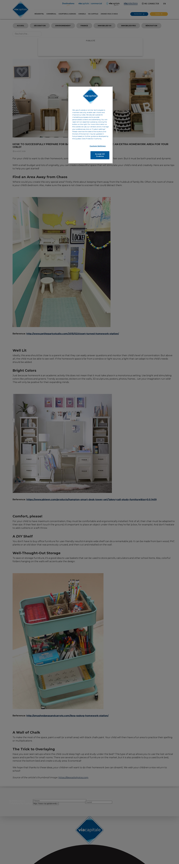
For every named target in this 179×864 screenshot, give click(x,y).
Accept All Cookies (100, 155)
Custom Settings (98, 146)
